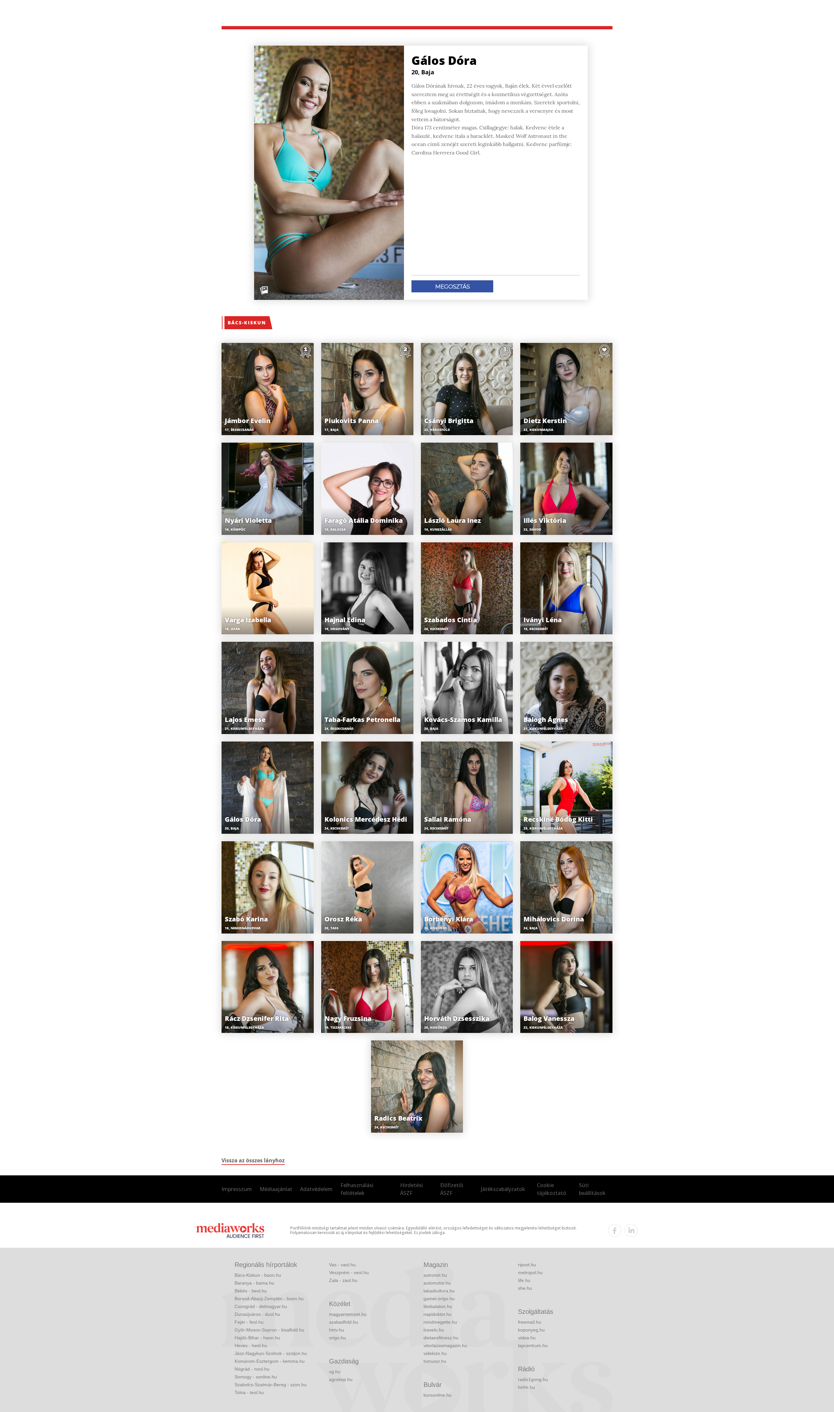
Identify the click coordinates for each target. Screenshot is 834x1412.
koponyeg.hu (531, 1329)
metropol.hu (530, 1272)
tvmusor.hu (435, 1361)
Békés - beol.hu (251, 1290)
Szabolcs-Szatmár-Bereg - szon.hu (271, 1384)
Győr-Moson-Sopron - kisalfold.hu (269, 1329)
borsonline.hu (438, 1395)
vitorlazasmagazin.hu (445, 1345)
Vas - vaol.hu (342, 1264)
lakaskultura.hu (439, 1290)
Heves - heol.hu (251, 1345)
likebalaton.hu (438, 1306)
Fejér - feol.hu (249, 1322)
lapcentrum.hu (533, 1345)
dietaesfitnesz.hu (441, 1337)
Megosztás (452, 286)
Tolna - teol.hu (249, 1392)
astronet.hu (435, 1275)
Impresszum (237, 1189)
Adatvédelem (316, 1189)
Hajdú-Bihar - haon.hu (257, 1337)
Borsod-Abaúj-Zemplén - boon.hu (269, 1298)
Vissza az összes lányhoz (253, 1160)
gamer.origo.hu (439, 1298)
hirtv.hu (336, 1329)
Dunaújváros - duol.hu (257, 1314)
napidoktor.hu (438, 1314)
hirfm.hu (526, 1387)
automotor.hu (437, 1283)
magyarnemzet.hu (348, 1314)
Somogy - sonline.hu (256, 1376)
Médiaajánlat (276, 1189)
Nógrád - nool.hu (252, 1369)
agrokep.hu (340, 1379)
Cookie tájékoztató (551, 1189)
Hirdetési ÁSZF (411, 1189)
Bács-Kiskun (247, 322)
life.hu (524, 1280)
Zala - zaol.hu (343, 1280)
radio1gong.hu (533, 1379)
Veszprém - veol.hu (349, 1272)
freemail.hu (529, 1322)
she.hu (525, 1288)
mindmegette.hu (440, 1322)
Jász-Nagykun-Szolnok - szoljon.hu (271, 1353)
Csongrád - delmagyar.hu (261, 1306)
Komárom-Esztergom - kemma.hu (270, 1361)
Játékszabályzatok (503, 1189)
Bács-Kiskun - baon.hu (258, 1275)
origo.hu (337, 1337)
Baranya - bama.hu (254, 1283)
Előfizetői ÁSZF (451, 1189)
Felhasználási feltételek (356, 1189)
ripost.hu (527, 1264)
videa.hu (527, 1337)
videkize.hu (435, 1353)
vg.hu (334, 1371)
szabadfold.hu (343, 1322)
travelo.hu (434, 1329)
